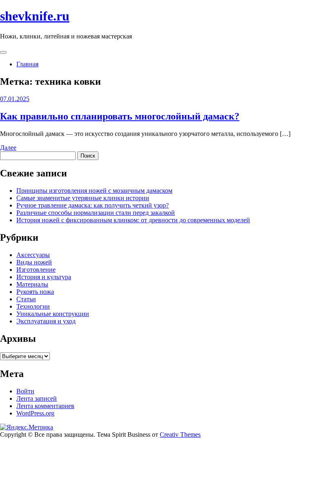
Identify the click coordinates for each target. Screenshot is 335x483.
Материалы (32, 284)
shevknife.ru (34, 16)
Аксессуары (33, 254)
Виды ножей (34, 262)
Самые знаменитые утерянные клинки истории (82, 197)
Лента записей (36, 398)
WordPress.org (35, 413)
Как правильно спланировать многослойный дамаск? (119, 116)
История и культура (43, 276)
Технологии (33, 306)
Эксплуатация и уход (46, 321)
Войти (25, 391)
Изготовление (36, 269)
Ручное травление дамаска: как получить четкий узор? (92, 205)
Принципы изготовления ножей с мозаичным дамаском (94, 190)
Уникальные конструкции (52, 313)
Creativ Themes (180, 434)
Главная (27, 64)
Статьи (26, 299)
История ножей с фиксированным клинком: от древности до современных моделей (133, 220)
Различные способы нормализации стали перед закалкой (95, 212)
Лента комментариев (45, 405)
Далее (8, 147)
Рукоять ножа (35, 291)
